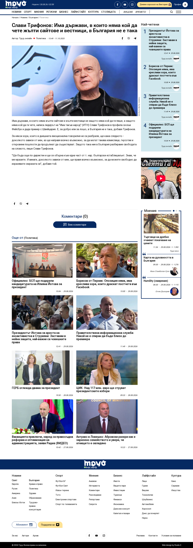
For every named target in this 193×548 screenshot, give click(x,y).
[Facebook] (117, 4)
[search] (171, 11)
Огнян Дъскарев (162, 291)
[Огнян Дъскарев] (174, 291)
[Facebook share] (122, 38)
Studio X (177, 545)
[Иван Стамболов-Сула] (174, 271)
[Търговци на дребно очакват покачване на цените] (161, 223)
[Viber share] (128, 38)
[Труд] (95, 464)
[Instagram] (132, 4)
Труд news (174, 251)
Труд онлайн (25, 38)
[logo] (15, 4)
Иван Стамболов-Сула (159, 271)
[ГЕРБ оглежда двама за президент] (42, 367)
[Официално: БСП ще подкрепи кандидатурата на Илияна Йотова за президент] (42, 260)
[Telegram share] (135, 38)
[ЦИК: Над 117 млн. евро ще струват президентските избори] (107, 367)
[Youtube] (125, 4)
